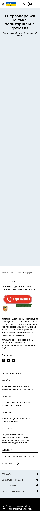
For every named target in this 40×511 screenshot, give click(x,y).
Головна (5, 273)
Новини (13, 273)
